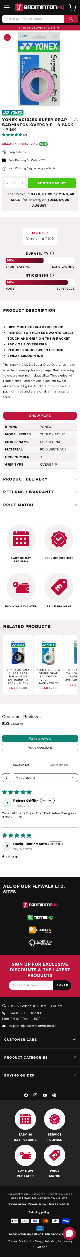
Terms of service (59, 1203)
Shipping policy (39, 1212)
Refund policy (17, 1203)
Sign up (62, 985)
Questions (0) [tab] (59, 764)
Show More (40, 416)
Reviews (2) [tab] (21, 764)
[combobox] (40, 19)
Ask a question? (40, 747)
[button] (7, 7)
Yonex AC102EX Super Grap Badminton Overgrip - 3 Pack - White (48, 676)
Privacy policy (37, 1203)
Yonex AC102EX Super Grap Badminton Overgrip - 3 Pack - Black (18, 676)
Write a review (40, 738)
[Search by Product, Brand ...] (71, 19)
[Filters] (6, 778)
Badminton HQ (40, 1193)
